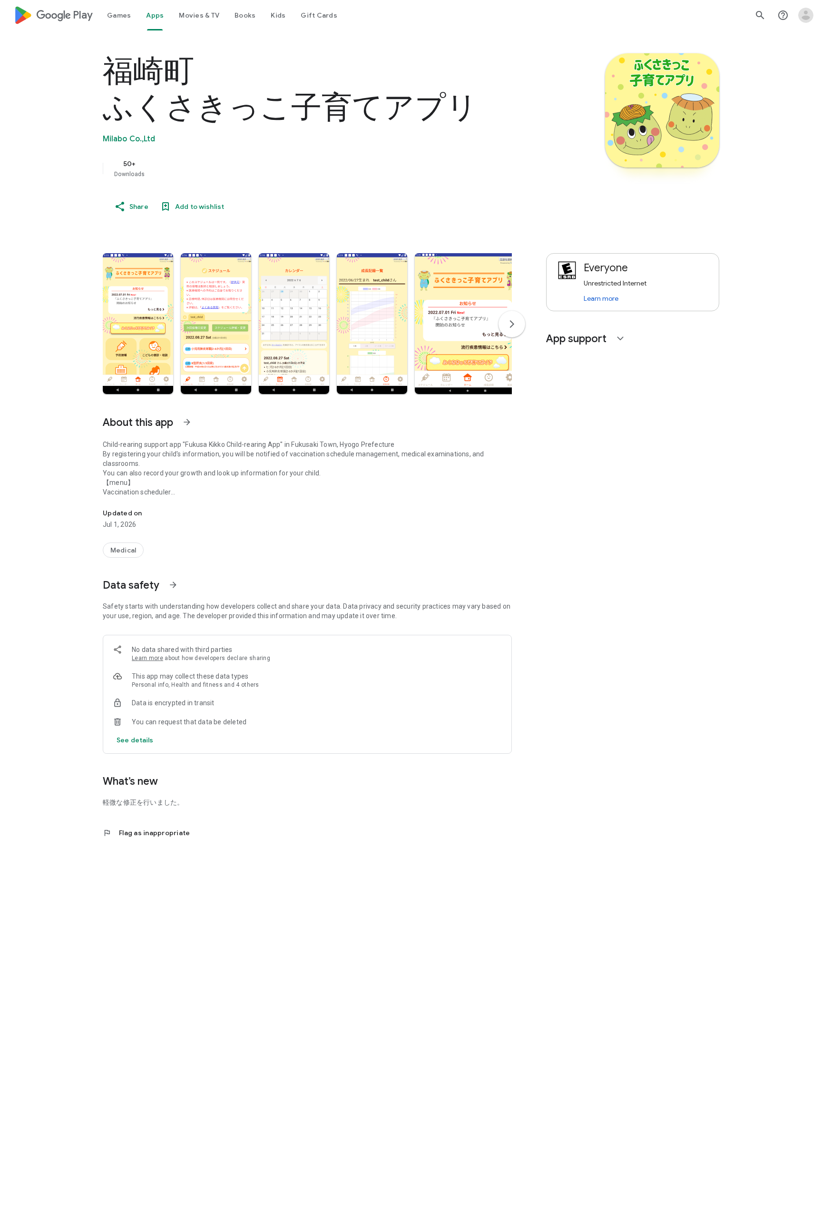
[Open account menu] (805, 15)
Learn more (147, 658)
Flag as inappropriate (146, 832)
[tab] (118, 15)
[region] (293, 168)
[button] (138, 323)
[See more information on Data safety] (173, 584)
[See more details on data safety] (135, 740)
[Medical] (123, 550)
